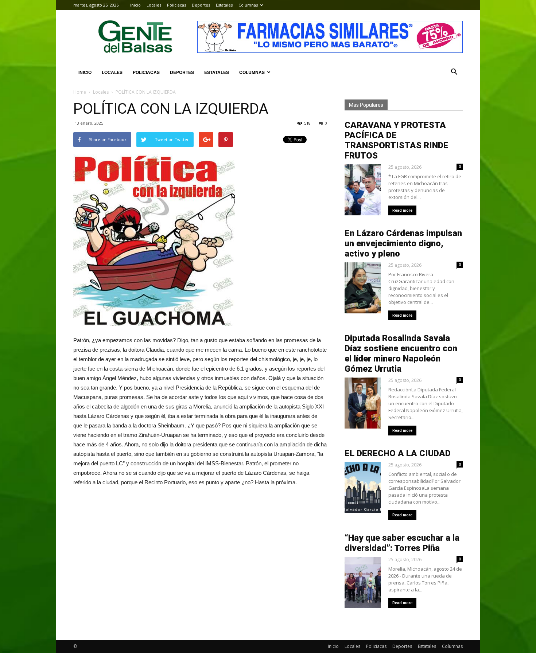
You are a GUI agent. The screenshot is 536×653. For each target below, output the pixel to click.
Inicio (135, 5)
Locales (154, 5)
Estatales (224, 5)
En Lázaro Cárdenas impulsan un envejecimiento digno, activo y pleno (403, 243)
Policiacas (176, 5)
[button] (454, 72)
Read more (402, 210)
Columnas (248, 5)
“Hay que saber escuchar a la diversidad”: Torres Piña (402, 543)
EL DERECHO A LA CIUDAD (398, 453)
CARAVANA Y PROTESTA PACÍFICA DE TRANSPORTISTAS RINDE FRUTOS (396, 140)
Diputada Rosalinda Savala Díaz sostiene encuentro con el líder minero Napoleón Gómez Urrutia (401, 353)
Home (79, 92)
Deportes (201, 5)
